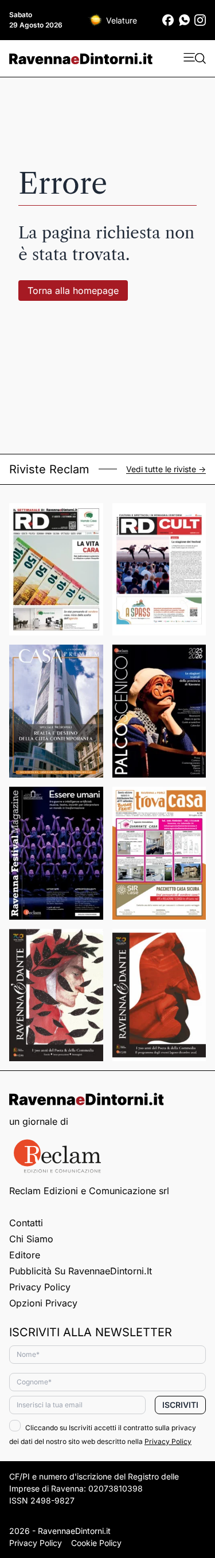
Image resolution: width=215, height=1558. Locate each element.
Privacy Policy (40, 1287)
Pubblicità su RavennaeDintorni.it (80, 1271)
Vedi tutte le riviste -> (166, 469)
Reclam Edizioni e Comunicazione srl (89, 1190)
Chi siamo (31, 1239)
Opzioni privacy (43, 1303)
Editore (24, 1255)
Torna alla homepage (73, 290)
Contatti (26, 1223)
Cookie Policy (96, 1543)
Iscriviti (180, 1405)
